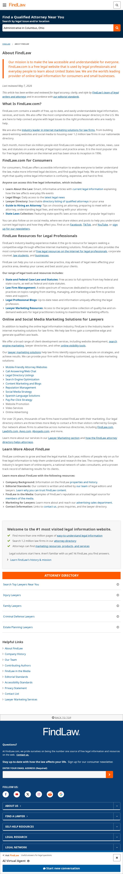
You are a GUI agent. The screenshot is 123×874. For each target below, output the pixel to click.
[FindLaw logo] (18, 5)
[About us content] (116, 805)
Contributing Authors (18, 665)
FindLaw (6, 44)
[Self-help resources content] (116, 826)
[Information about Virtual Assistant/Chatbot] (28, 861)
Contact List (12, 693)
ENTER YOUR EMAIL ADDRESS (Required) (25, 768)
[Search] (117, 5)
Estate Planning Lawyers (18, 627)
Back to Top (63, 717)
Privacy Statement (16, 688)
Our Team (11, 659)
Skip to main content (61, 3)
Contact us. (22, 754)
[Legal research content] (116, 836)
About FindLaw (14, 648)
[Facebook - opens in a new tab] (6, 794)
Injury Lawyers (12, 595)
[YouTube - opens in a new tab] (17, 794)
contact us (50, 506)
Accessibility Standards (19, 682)
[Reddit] (50, 794)
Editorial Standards (16, 677)
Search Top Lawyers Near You (21, 584)
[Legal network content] (116, 847)
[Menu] (4, 5)
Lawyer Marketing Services (21, 699)
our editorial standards (66, 96)
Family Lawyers (12, 606)
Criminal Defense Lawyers (19, 616)
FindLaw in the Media (17, 671)
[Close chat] (116, 857)
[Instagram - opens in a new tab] (39, 794)
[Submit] (109, 774)
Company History (15, 654)
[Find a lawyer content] (116, 816)
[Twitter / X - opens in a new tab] (28, 794)
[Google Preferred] (61, 794)
